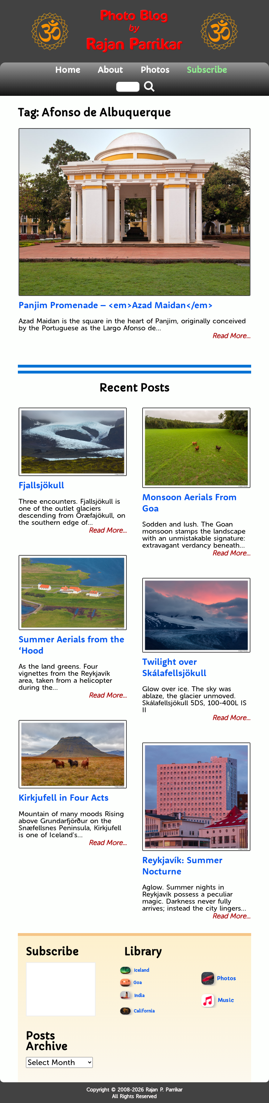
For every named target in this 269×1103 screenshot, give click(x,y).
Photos (155, 70)
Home (67, 70)
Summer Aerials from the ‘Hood (71, 644)
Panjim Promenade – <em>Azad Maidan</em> (116, 305)
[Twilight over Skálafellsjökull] (196, 615)
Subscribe (207, 70)
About (110, 70)
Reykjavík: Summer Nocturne (182, 865)
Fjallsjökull (41, 485)
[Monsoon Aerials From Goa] (196, 448)
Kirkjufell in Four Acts (64, 797)
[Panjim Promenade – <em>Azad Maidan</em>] (135, 212)
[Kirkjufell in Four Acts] (73, 754)
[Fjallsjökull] (73, 442)
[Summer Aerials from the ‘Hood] (73, 592)
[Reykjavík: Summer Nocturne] (196, 796)
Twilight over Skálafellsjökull (174, 667)
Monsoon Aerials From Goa (189, 502)
